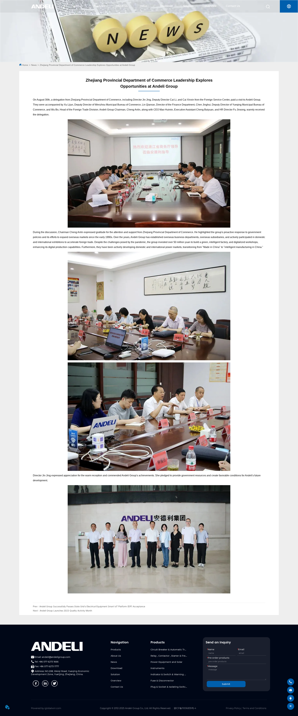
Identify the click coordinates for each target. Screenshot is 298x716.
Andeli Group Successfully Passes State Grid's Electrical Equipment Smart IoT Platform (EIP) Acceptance (92, 606)
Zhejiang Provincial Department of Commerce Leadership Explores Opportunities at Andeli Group (87, 65)
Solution (188, 5)
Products (99, 5)
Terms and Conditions (254, 708)
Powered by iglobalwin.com (46, 708)
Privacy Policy (233, 708)
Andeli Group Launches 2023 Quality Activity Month (66, 610)
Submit (226, 684)
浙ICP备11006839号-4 (185, 708)
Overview (211, 5)
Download (166, 5)
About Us (122, 5)
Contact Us (233, 5)
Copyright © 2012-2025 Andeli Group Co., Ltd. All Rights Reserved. (135, 708)
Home (77, 5)
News (143, 5)
